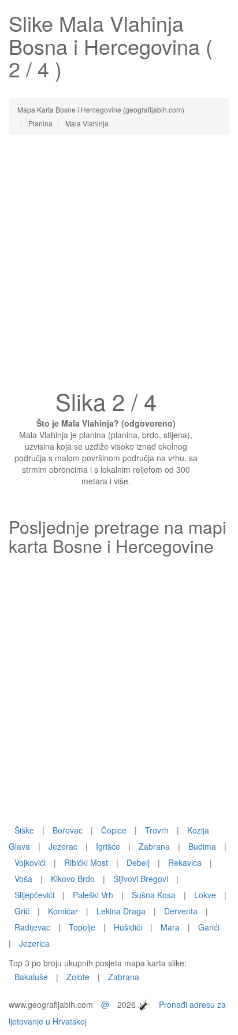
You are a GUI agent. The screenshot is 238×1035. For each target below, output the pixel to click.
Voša (23, 878)
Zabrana (154, 846)
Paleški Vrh (93, 895)
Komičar (63, 911)
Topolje (82, 927)
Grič (21, 911)
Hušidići (128, 927)
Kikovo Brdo (73, 878)
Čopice (114, 830)
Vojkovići (30, 862)
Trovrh (157, 830)
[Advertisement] (119, 265)
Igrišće (108, 846)
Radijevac (32, 927)
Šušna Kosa (154, 895)
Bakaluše (31, 976)
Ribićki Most (86, 862)
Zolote (78, 976)
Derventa (181, 911)
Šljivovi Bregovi (140, 878)
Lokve (205, 895)
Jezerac (63, 846)
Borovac (68, 830)
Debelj (138, 862)
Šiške (24, 830)
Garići (209, 927)
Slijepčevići (34, 895)
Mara (170, 927)
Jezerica (34, 943)
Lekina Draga (121, 911)
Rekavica (185, 862)
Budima (202, 846)
